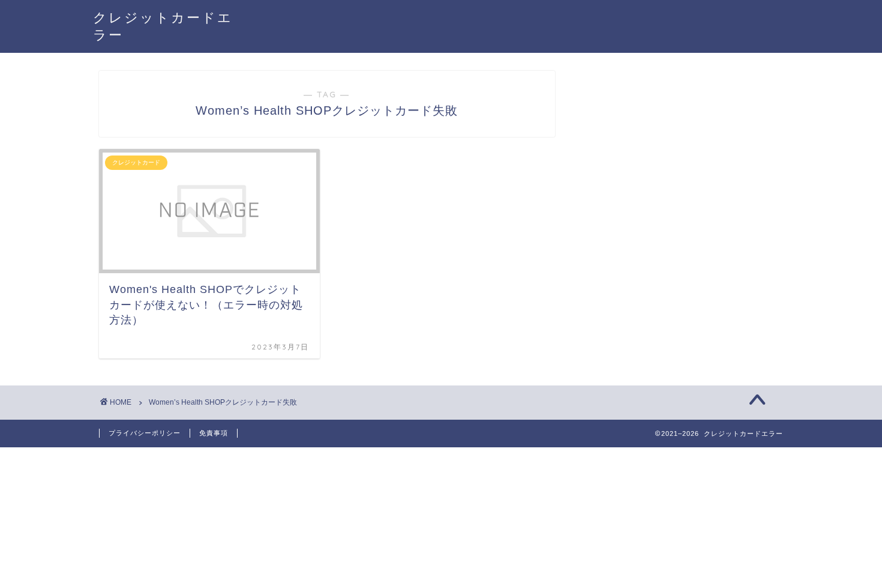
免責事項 (213, 433)
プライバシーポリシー (145, 433)
